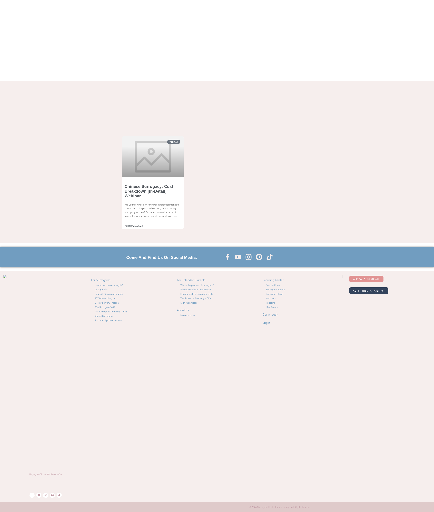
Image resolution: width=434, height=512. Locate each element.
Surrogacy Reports (275, 289)
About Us (183, 310)
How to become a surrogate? (109, 285)
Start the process (189, 302)
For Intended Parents (191, 280)
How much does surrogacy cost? (196, 293)
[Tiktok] (269, 257)
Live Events (272, 307)
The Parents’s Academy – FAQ (195, 298)
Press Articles (273, 285)
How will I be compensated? (109, 293)
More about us (187, 315)
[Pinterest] (259, 257)
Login (266, 323)
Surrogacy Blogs (274, 293)
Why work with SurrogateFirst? (195, 289)
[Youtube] (238, 257)
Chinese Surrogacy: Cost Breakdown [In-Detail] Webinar (149, 191)
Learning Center (273, 280)
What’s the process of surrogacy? (197, 285)
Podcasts (270, 302)
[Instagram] (248, 257)
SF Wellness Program (105, 298)
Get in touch (270, 314)
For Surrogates (100, 280)
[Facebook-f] (227, 257)
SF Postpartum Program (107, 302)
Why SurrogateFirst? (105, 307)
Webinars (271, 298)
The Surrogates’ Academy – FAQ (111, 311)
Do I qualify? (101, 289)
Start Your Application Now (108, 320)
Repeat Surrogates (104, 316)
